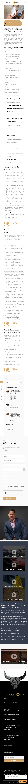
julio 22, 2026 (12, 420)
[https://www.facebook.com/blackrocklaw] (1, 394)
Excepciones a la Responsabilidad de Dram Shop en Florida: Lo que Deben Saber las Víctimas (15, 415)
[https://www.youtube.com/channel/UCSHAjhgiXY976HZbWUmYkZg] (1, 396)
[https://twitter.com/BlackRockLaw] (1, 399)
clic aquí (12, 212)
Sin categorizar (10, 429)
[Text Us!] (22, 781)
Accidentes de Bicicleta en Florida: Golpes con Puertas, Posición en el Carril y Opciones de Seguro (15, 392)
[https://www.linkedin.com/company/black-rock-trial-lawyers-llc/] (1, 402)
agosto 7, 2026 (12, 399)
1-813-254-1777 (14, 702)
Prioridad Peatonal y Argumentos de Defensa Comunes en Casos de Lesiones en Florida (14, 405)
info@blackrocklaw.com (12, 707)
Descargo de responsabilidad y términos (16, 486)
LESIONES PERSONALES (13, 396)
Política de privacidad (8, 487)
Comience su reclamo (11, 23)
